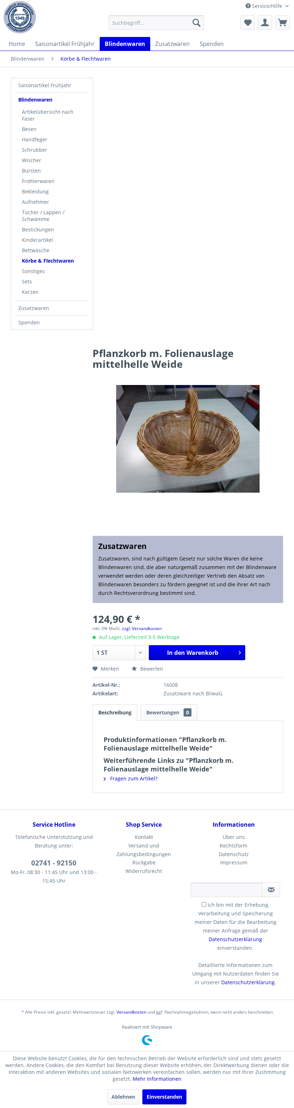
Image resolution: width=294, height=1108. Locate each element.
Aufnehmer (35, 201)
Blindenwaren (35, 99)
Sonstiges (33, 271)
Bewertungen (167, 712)
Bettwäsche (35, 250)
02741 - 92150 (53, 863)
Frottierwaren (38, 181)
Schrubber (34, 149)
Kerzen (30, 291)
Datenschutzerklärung (235, 939)
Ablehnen (123, 1096)
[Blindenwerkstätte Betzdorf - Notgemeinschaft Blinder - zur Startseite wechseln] (20, 17)
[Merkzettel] (247, 22)
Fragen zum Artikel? (133, 778)
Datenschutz (234, 854)
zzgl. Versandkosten (142, 628)
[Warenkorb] (282, 22)
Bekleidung (35, 191)
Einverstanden (164, 1096)
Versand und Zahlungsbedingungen (144, 850)
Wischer (31, 160)
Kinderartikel (37, 239)
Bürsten (31, 170)
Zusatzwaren (33, 308)
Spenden (29, 322)
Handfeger (34, 139)
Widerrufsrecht (143, 871)
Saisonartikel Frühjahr (44, 85)
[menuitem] (156, 22)
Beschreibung (115, 712)
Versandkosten (131, 1012)
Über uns (234, 837)
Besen (29, 129)
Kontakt (144, 837)
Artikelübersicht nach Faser (48, 115)
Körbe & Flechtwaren (48, 260)
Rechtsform (233, 845)
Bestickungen (38, 229)
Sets (27, 281)
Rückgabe (144, 862)
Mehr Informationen (157, 1078)
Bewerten (151, 668)
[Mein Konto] (265, 22)
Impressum (233, 862)
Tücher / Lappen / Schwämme (43, 215)
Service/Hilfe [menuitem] (267, 6)
